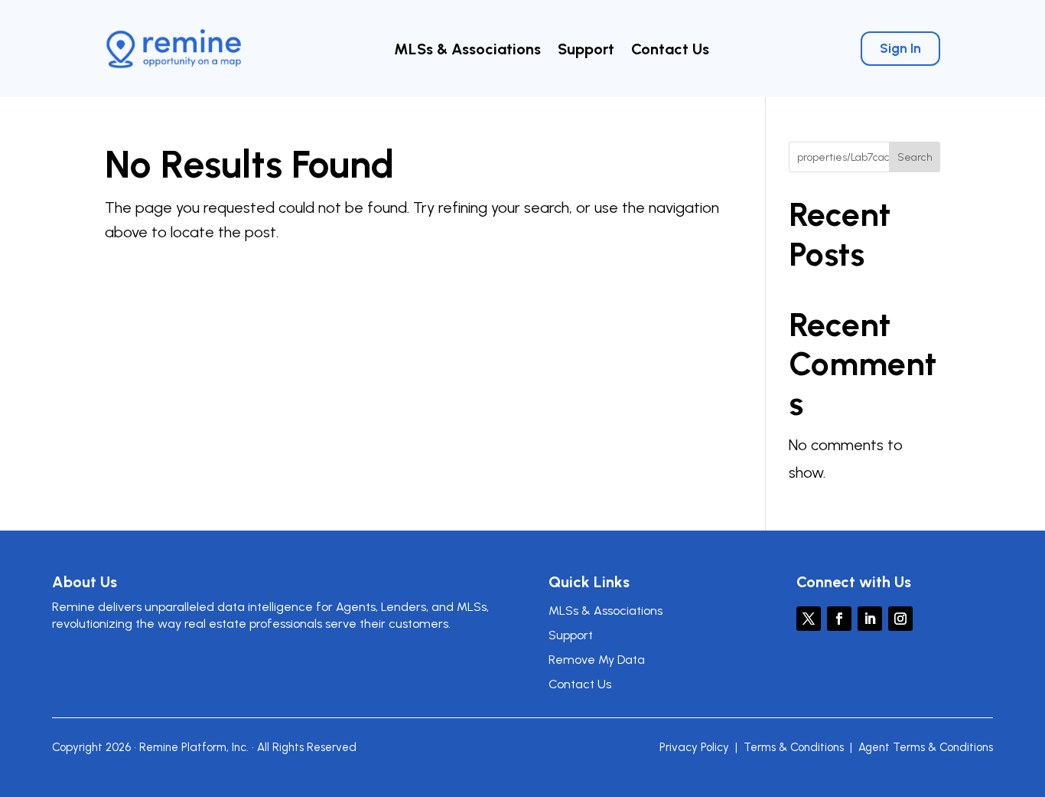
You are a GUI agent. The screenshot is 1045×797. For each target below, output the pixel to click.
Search (915, 157)
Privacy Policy (694, 747)
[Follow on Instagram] (900, 618)
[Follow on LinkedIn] (870, 618)
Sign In (900, 48)
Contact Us (670, 51)
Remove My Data (597, 659)
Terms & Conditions (794, 747)
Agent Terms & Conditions (925, 747)
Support (586, 51)
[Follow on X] (808, 618)
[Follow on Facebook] (839, 618)
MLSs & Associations (467, 51)
